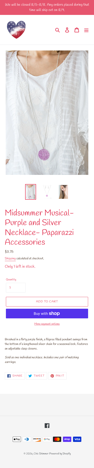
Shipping (10, 258)
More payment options (47, 324)
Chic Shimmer (41, 453)
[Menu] (86, 29)
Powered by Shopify (60, 453)
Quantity (11, 280)
